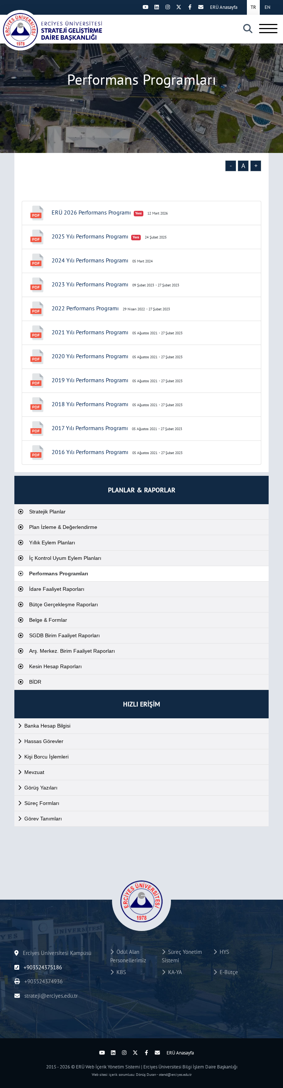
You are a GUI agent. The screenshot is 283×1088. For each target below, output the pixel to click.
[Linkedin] (156, 7)
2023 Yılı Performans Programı (90, 284)
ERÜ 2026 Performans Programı (91, 212)
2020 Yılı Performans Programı (90, 356)
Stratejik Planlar (47, 512)
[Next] (134, 7)
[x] (178, 7)
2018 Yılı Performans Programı (90, 404)
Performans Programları (58, 573)
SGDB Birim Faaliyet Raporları (64, 635)
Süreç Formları (41, 803)
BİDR (35, 682)
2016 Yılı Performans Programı (90, 452)
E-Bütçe (227, 972)
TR (253, 7)
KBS (119, 972)
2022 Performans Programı (85, 308)
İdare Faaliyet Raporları (56, 589)
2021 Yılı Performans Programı (90, 332)
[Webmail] (201, 7)
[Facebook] (189, 7)
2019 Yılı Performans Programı (90, 380)
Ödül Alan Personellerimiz (128, 956)
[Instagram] (167, 7)
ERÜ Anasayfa (223, 7)
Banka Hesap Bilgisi (47, 726)
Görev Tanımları (43, 819)
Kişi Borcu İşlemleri (46, 757)
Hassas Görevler (43, 741)
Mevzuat (34, 772)
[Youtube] (145, 7)
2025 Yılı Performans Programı (90, 236)
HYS (223, 951)
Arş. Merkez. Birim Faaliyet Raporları (72, 651)
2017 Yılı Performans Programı (90, 428)
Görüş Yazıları (40, 788)
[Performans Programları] (51, 30)
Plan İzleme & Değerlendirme (63, 527)
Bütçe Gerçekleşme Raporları (63, 604)
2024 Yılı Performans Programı (90, 260)
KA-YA (173, 972)
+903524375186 (42, 967)
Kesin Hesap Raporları (55, 666)
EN (267, 7)
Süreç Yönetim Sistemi (182, 956)
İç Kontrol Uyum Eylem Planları (65, 558)
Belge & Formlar (48, 620)
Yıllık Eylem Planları (52, 542)
